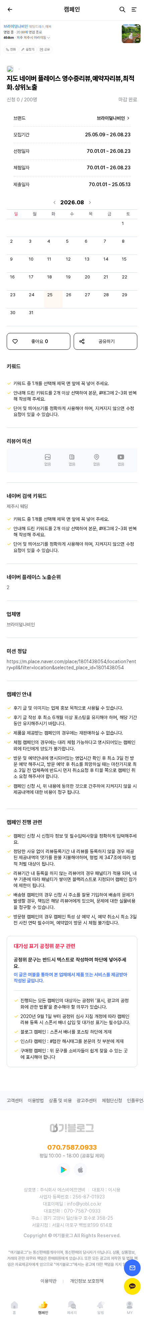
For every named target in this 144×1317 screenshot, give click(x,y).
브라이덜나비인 (111, 118)
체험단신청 (112, 1100)
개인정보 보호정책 (86, 1281)
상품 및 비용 (60, 1100)
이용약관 (49, 1281)
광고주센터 (87, 1100)
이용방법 (36, 1100)
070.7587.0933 (72, 1147)
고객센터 (15, 1100)
